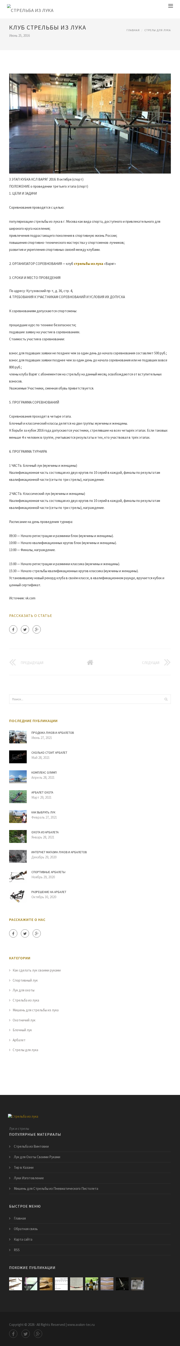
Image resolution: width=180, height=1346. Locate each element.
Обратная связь (26, 1229)
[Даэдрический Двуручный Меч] (122, 1283)
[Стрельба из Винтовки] (91, 1283)
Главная (133, 30)
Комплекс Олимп (44, 773)
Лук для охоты (23, 990)
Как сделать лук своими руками (37, 970)
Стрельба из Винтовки (31, 1146)
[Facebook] (13, 629)
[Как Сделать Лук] (15, 1283)
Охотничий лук (24, 1020)
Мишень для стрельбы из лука (36, 1010)
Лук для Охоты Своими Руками (37, 1157)
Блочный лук (22, 1030)
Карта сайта (23, 1239)
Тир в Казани (24, 1167)
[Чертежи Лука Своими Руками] (46, 1283)
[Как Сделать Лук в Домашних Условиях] (107, 1283)
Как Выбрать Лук (43, 812)
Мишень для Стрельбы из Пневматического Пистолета (56, 1188)
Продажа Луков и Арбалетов (52, 733)
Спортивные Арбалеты (48, 872)
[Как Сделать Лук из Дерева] (61, 1283)
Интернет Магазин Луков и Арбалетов (59, 852)
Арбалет (19, 1040)
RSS (17, 1250)
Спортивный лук (25, 980)
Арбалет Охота (42, 792)
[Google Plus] (37, 629)
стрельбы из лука (88, 263)
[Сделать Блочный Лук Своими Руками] (30, 1283)
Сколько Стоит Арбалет (49, 753)
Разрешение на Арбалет (48, 892)
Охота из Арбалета (45, 832)
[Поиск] (166, 699)
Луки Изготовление (29, 1178)
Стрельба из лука (26, 1000)
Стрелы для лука (157, 30)
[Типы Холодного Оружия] (137, 1283)
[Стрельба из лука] (30, 9)
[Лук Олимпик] (76, 1283)
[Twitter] (25, 629)
